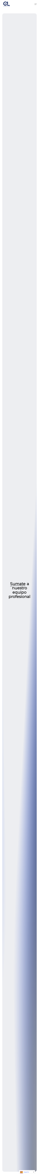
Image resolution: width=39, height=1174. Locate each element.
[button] (35, 4)
